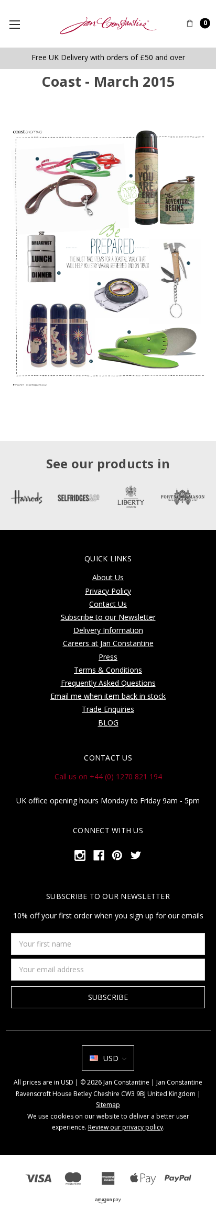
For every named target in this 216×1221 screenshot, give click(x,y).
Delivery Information (108, 630)
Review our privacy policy (125, 1127)
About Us (108, 577)
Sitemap (108, 1104)
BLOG (108, 723)
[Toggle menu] (19, 24)
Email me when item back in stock (108, 696)
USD (111, 1058)
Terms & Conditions (108, 670)
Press (108, 657)
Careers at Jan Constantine (108, 643)
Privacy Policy (108, 591)
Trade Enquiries (108, 709)
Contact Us (108, 604)
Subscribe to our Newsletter (108, 617)
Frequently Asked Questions (108, 683)
